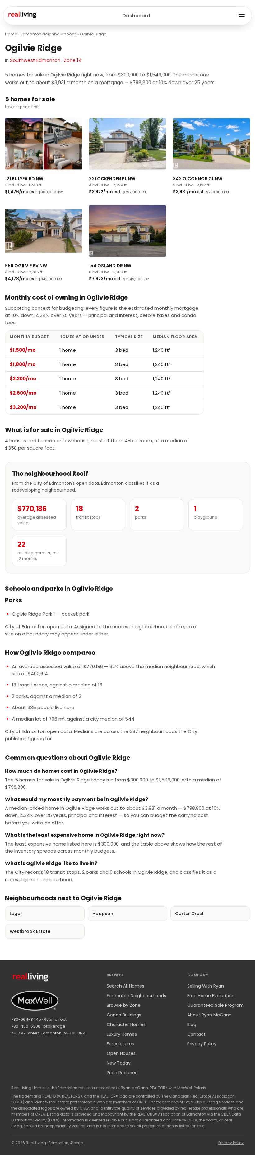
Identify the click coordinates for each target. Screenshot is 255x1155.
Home (11, 34)
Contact (196, 1034)
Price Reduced (122, 1073)
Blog (191, 1024)
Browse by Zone (124, 1005)
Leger (16, 913)
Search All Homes (125, 986)
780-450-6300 (25, 1026)
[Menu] (241, 15)
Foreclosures (120, 1044)
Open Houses (121, 1053)
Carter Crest (189, 913)
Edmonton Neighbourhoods (49, 34)
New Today (119, 1063)
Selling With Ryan (205, 986)
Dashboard (136, 15)
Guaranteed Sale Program (215, 1005)
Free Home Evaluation (210, 995)
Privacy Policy (201, 1044)
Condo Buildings (124, 1015)
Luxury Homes (122, 1034)
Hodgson (102, 913)
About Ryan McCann (209, 1015)
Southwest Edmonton (35, 60)
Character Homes (126, 1024)
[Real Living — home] (22, 15)
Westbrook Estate (30, 931)
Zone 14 (72, 60)
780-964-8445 (26, 1019)
